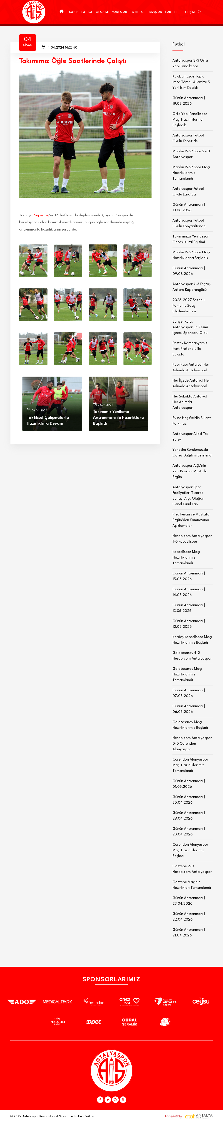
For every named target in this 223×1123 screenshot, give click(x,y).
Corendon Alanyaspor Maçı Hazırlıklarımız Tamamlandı (190, 765)
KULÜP (73, 11)
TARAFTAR (137, 11)
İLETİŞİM (189, 11)
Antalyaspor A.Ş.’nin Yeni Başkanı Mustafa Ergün (189, 471)
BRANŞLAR (155, 11)
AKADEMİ (102, 11)
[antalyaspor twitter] (108, 1099)
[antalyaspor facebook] (100, 1099)
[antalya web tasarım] (172, 1116)
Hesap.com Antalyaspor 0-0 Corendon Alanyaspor (192, 743)
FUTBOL (87, 11)
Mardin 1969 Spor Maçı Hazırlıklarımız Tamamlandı (191, 172)
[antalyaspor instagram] (115, 1099)
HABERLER (172, 11)
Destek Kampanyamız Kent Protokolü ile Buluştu (189, 348)
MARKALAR (119, 11)
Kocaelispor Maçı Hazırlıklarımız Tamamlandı (186, 557)
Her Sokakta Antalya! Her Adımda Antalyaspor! (189, 402)
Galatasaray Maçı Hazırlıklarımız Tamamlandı (187, 674)
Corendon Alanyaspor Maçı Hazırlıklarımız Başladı (190, 850)
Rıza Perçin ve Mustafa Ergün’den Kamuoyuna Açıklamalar (190, 520)
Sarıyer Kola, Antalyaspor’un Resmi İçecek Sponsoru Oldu (190, 327)
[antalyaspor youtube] (123, 1099)
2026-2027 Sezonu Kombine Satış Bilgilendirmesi (188, 305)
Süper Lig (41, 215)
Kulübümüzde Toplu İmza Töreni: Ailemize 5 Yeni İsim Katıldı (191, 82)
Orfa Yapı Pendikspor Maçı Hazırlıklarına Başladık (189, 119)
